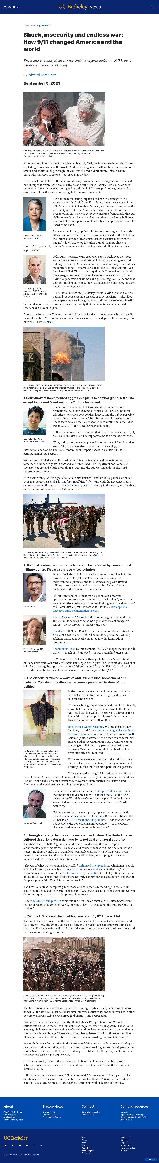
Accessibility (126, 1145)
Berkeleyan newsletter (91, 1112)
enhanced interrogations (94, 866)
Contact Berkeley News (13, 1120)
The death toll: (62, 631)
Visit (83, 1137)
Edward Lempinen (42, 75)
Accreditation (87, 1148)
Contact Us (86, 1153)
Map (122, 1143)
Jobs (84, 1143)
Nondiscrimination (128, 1148)
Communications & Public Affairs (134, 1117)
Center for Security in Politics (80, 873)
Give (83, 1145)
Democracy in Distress (52, 1117)
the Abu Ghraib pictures (46, 901)
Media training (9, 1117)
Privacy (124, 1150)
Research (46, 25)
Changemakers (49, 1112)
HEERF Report (88, 1150)
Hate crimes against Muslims (85, 727)
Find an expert (10, 1114)
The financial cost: (64, 649)
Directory (124, 1140)
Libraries (124, 1112)
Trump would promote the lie (113, 791)
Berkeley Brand (127, 1120)
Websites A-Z (126, 1137)
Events (84, 1140)
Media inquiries (88, 1114)
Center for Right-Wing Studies (87, 820)
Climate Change (49, 1114)
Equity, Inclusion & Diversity (132, 1114)
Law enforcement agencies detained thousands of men (101, 732)
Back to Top (151, 1159)
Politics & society (31, 25)
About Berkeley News (13, 1112)
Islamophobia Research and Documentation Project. (90, 609)
